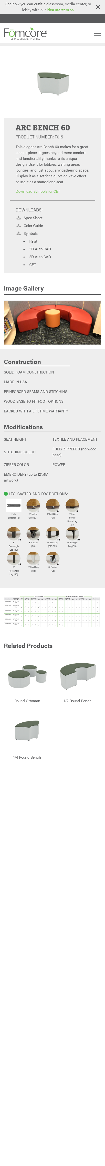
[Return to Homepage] (25, 33)
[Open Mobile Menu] (97, 33)
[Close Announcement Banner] (98, 7)
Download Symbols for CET (38, 191)
